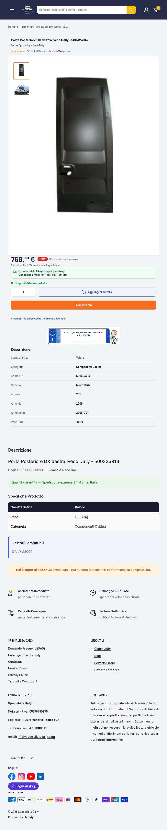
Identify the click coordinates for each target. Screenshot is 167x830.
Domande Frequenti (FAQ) (26, 648)
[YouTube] (31, 776)
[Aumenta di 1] (32, 292)
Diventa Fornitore (106, 670)
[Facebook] (11, 776)
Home (12, 26)
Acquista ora (84, 305)
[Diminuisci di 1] (14, 292)
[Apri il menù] (11, 9)
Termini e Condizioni (22, 681)
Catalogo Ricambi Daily (24, 655)
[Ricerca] (131, 10)
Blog (97, 655)
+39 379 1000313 (35, 728)
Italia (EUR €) (18, 758)
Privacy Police (18, 675)
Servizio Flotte (104, 663)
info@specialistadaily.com (36, 736)
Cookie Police (17, 668)
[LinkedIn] (40, 776)
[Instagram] (21, 776)
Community (102, 648)
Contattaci (15, 661)
